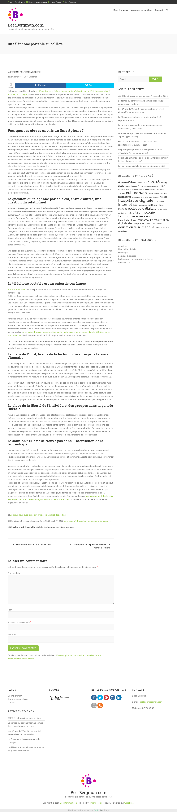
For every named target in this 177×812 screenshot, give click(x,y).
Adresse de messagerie (19, 622)
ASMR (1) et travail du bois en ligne (134, 96)
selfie (160, 209)
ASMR (163, 186)
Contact (159, 10)
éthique (159, 227)
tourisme (143, 220)
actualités (122, 246)
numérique (13, 72)
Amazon (134, 186)
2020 (121, 185)
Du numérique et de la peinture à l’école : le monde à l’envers (89, 546)
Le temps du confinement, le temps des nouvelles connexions (25, 724)
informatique (159, 201)
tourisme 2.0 (124, 262)
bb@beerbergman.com (37, 2)
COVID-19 (121, 193)
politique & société (30, 72)
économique (157, 224)
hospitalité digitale (34, 527)
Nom (10, 610)
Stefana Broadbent (17, 289)
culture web (18, 527)
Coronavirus (160, 189)
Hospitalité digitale (127, 249)
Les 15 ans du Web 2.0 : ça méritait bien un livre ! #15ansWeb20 (24, 733)
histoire (163, 197)
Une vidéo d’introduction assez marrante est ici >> (87, 521)
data (150, 193)
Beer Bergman (120, 10)
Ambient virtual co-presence (149, 186)
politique (153, 205)
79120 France (56, 2)
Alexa (128, 186)
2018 (10, 527)
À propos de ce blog (141, 10)
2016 (146, 182)
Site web (12, 635)
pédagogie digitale (142, 208)
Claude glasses (149, 189)
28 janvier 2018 (15, 77)
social (165, 209)
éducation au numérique (136, 227)
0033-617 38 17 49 (17, 2)
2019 (164, 182)
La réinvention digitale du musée (133, 166)
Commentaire (14, 573)
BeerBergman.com (26, 25)
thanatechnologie (127, 220)
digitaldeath (158, 193)
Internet (125, 204)
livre (135, 205)
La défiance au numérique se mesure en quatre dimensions (26, 749)
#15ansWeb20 (127, 182)
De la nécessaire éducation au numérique (31, 544)
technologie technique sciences (59, 527)
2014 (139, 182)
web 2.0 (149, 224)
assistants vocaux (124, 189)
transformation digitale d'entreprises (143, 221)
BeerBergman (70, 2)
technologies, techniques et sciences (135, 259)
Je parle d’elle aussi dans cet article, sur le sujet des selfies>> (39, 515)
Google (156, 197)
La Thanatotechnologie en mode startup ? (138, 117)
